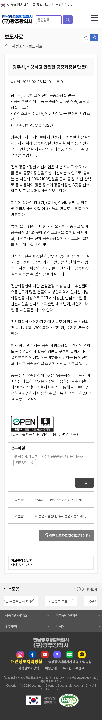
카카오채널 (82, 654)
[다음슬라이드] (83, 589)
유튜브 (45, 654)
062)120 (83, 678)
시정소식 (19, 46)
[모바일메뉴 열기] (94, 18)
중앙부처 (11, 626)
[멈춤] (79, 589)
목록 (84, 483)
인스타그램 (20, 654)
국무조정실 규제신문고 (70, 601)
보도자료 (36, 46)
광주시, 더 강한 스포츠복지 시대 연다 (59, 500)
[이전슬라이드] (74, 589)
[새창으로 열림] (40, 705)
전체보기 (92, 589)
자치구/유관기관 (67, 615)
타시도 (60, 626)
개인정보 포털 (25, 601)
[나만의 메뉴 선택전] (86, 38)
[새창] (32, 424)
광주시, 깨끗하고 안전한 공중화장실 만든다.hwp (50, 456)
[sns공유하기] (94, 37)
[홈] (6, 46)
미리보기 (21, 463)
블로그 (69, 654)
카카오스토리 (57, 654)
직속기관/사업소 (16, 615)
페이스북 (32, 654)
